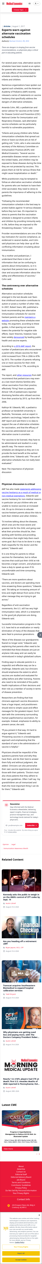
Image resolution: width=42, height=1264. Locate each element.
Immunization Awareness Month (16, 848)
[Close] (39, 1215)
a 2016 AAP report (22, 346)
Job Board (21, 1180)
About (21, 1166)
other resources (24, 375)
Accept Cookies (21, 1260)
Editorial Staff (21, 1174)
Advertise (21, 1169)
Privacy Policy (21, 1188)
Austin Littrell (11, 903)
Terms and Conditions (21, 1182)
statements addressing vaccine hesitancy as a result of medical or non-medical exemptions (21, 492)
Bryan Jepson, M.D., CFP (14, 947)
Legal (13, 844)
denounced (19, 337)
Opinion (6, 844)
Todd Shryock (11, 994)
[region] (21, 1238)
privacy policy (12, 832)
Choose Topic (19, 10)
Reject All (21, 1253)
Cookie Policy (19, 1242)
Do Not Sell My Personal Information (21, 1190)
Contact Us (21, 1171)
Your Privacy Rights (21, 1193)
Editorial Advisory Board (21, 1177)
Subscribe (30, 825)
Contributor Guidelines (21, 1185)
